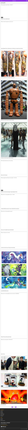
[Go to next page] (15, 407)
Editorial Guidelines (3, 420)
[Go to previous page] (12, 407)
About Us (2, 419)
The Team (2, 418)
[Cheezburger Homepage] (14, 427)
